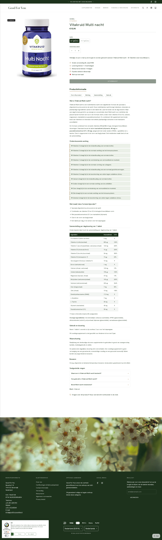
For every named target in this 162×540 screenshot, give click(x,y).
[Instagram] (155, 2)
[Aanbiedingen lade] (151, 8)
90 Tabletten (85, 41)
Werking (87, 95)
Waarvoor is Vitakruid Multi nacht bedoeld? (86, 373)
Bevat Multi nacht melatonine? (81, 385)
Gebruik (108, 95)
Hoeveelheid (75, 47)
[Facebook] (151, 2)
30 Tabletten (74, 41)
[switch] (7, 536)
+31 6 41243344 (11, 508)
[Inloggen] (147, 8)
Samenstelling (98, 95)
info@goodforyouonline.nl (14, 512)
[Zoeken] (143, 8)
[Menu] (10, 523)
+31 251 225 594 (11, 503)
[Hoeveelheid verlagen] (72, 51)
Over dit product (76, 95)
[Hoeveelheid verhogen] (79, 51)
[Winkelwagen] (155, 8)
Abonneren (134, 497)
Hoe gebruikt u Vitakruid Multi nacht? (84, 379)
